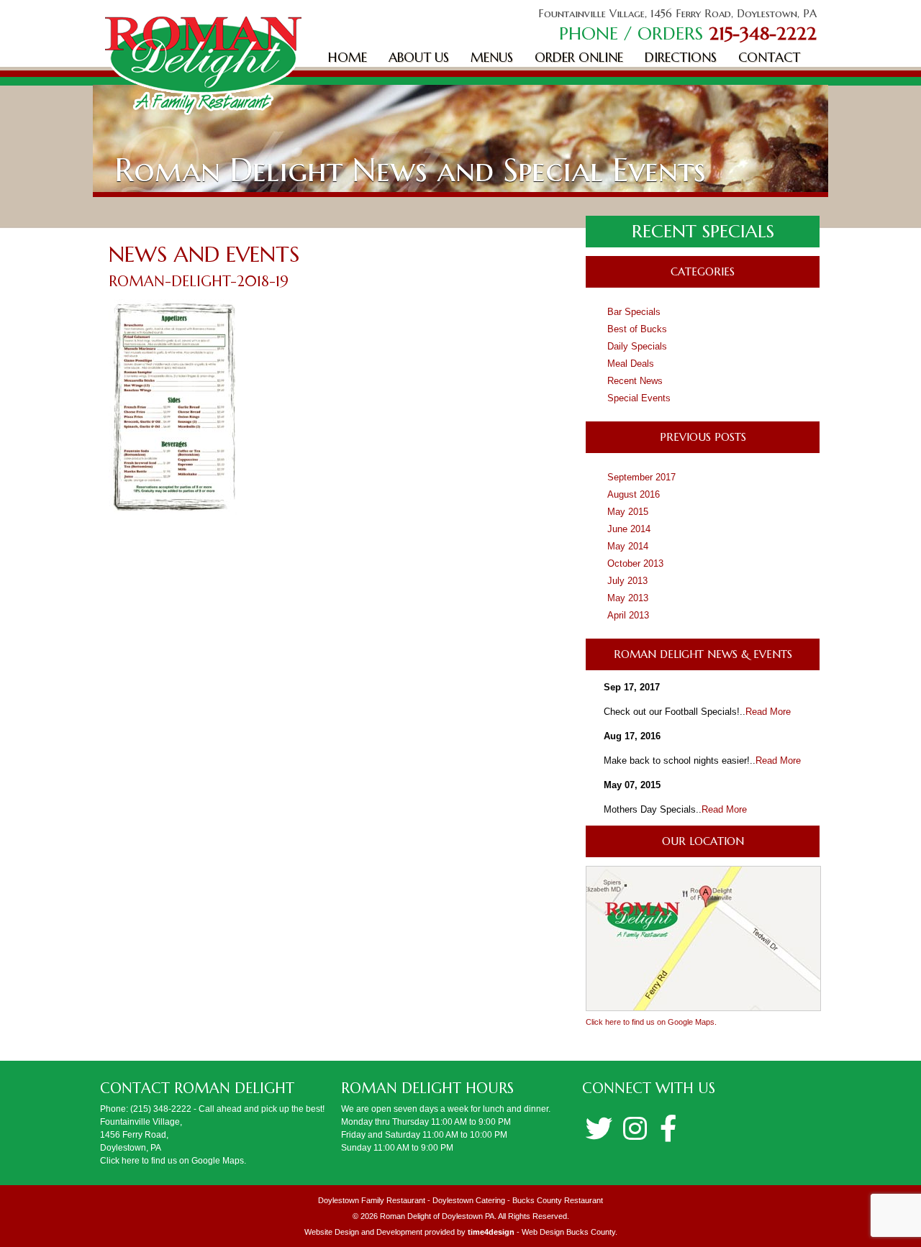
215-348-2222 (763, 33)
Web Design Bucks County (568, 1232)
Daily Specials (637, 346)
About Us (419, 57)
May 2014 (627, 546)
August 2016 (633, 494)
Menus (492, 57)
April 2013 (628, 615)
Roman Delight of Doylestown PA (437, 1216)
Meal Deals (630, 363)
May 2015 (627, 511)
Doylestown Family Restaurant (371, 1200)
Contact (769, 57)
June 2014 (628, 529)
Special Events (639, 398)
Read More (768, 711)
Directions (681, 57)
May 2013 (627, 598)
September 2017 (641, 477)
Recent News (635, 380)
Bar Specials (634, 311)
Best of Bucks (637, 329)
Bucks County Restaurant (557, 1200)
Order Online (579, 57)
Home (347, 57)
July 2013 (627, 580)
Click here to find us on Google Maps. (651, 1022)
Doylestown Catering (468, 1200)
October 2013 (635, 563)
